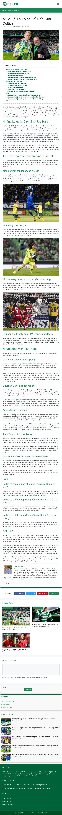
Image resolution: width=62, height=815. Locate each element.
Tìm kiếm (4, 687)
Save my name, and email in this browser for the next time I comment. (25, 677)
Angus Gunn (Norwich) (15, 87)
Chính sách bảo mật (41, 813)
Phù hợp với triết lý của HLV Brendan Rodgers (22, 79)
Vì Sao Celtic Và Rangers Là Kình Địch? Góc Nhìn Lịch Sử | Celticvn (35, 745)
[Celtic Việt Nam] (11, 3)
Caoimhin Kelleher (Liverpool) (17, 83)
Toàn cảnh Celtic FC (8, 608)
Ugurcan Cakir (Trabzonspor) (17, 85)
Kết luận (8, 101)
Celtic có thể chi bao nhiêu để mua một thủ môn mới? (25, 95)
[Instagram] (6, 583)
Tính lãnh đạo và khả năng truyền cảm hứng (22, 77)
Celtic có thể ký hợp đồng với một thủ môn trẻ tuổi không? (26, 97)
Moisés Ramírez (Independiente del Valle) (21, 91)
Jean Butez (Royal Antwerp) (17, 89)
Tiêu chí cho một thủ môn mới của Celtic (18, 71)
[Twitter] (8, 583)
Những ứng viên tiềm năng (14, 81)
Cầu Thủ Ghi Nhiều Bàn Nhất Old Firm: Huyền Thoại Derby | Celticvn (35, 754)
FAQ (7, 93)
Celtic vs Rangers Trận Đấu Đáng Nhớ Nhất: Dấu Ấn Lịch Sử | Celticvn (36, 728)
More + (54, 594)
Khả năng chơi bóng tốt (15, 75)
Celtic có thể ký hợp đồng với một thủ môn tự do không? (25, 99)
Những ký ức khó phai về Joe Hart (16, 69)
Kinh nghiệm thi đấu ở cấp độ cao (18, 73)
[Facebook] (4, 583)
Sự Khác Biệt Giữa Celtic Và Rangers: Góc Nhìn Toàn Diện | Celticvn (35, 737)
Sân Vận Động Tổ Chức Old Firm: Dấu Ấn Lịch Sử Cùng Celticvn (33, 719)
